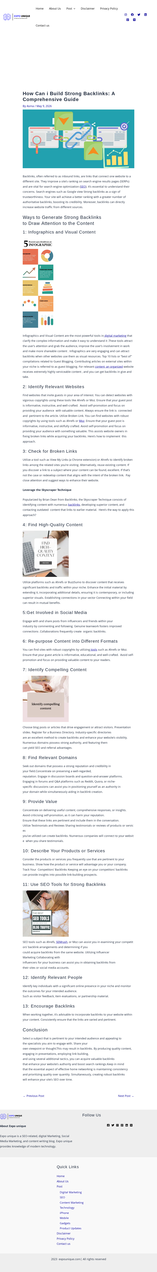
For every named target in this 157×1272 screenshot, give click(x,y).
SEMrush (61, 942)
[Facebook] (132, 14)
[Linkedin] (145, 14)
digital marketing (115, 335)
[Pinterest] (127, 19)
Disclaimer (88, 8)
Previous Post (33, 1095)
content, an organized (109, 366)
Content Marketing (72, 1202)
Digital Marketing (71, 1192)
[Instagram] (125, 14)
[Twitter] (139, 14)
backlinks (74, 504)
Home (40, 8)
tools (93, 649)
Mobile (64, 1218)
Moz (81, 421)
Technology (67, 1207)
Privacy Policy (109, 8)
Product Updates (70, 1228)
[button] (73, 8)
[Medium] (134, 19)
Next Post (126, 1095)
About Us (55, 8)
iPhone (64, 1213)
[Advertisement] (78, 67)
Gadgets (65, 1223)
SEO (83, 186)
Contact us (42, 25)
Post (69, 8)
